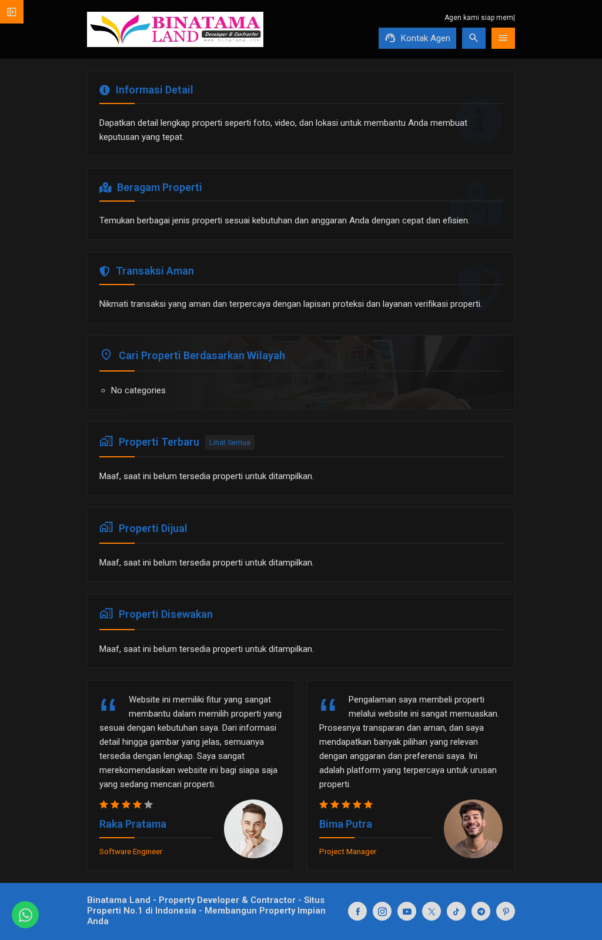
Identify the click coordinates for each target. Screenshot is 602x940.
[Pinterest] (505, 911)
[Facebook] (357, 911)
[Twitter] (431, 911)
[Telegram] (480, 911)
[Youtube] (406, 911)
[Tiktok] (456, 911)
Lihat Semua (229, 442)
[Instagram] (382, 911)
